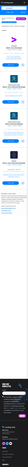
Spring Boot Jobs (6, 210)
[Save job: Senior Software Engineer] (22, 141)
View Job (11, 65)
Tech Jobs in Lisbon (6, 213)
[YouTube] (10, 443)
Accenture (14, 46)
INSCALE (14, 161)
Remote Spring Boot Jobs (8, 208)
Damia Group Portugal (14, 85)
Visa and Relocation (7, 457)
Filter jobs (10, 12)
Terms (8, 408)
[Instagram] (7, 443)
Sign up (23, 12)
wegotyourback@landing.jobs (10, 439)
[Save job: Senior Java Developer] (22, 65)
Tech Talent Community (7, 454)
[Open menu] (24, 2)
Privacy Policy (18, 408)
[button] (14, 51)
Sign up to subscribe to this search (8, 19)
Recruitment (5, 451)
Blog (3, 460)
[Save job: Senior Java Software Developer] (22, 102)
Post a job (21, 19)
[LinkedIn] (3, 443)
